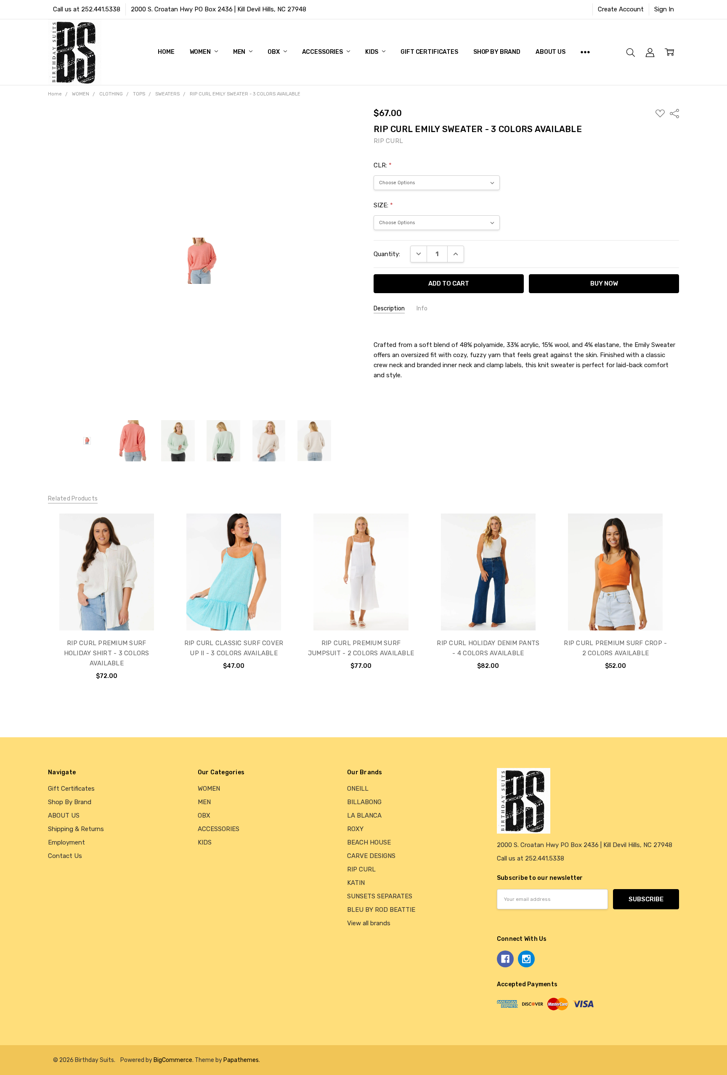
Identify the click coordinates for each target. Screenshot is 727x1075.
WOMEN (201, 52)
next (691, 605)
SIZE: (383, 205)
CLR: (383, 165)
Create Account (621, 9)
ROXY (355, 829)
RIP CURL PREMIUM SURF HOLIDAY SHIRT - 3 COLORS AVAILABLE (106, 653)
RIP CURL (361, 869)
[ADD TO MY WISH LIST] (149, 542)
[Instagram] (526, 959)
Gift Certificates (429, 52)
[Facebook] (505, 959)
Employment (66, 842)
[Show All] (585, 52)
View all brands (368, 923)
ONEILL (358, 788)
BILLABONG (364, 802)
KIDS (372, 52)
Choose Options (106, 611)
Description (389, 308)
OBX (274, 52)
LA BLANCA (364, 815)
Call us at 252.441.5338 (86, 9)
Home (166, 52)
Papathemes (241, 1059)
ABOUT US (550, 52)
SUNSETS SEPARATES (379, 896)
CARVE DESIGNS (371, 856)
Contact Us (65, 856)
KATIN (356, 883)
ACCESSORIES (323, 52)
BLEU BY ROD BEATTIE (381, 909)
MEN (240, 52)
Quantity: (387, 254)
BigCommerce (173, 1059)
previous (31, 605)
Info (422, 308)
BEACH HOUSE (369, 842)
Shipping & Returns (76, 829)
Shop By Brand (496, 52)
